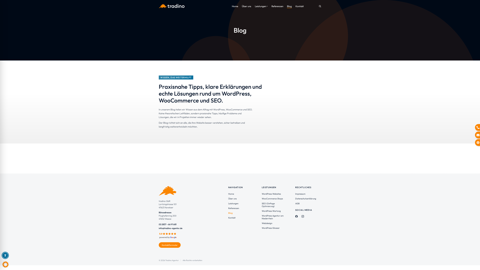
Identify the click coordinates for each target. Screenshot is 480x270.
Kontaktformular (170, 245)
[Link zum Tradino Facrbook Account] (296, 216)
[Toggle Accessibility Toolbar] (5, 255)
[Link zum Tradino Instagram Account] (303, 216)
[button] (5, 264)
